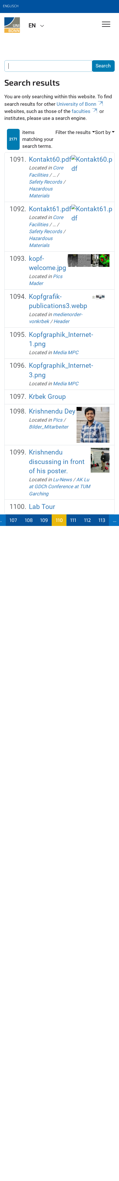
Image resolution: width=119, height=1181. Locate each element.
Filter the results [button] (73, 132)
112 (87, 520)
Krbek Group (47, 397)
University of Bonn (76, 104)
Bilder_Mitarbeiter (48, 427)
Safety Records (45, 182)
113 (101, 520)
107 (13, 520)
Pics (57, 420)
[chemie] (12, 25)
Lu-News (62, 479)
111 (73, 520)
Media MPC (65, 352)
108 (29, 520)
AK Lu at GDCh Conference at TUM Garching (59, 487)
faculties (81, 111)
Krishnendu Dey (52, 411)
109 (44, 520)
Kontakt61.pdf (50, 209)
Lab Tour (42, 507)
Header (61, 321)
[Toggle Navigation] (106, 25)
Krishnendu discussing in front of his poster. (57, 461)
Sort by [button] (103, 132)
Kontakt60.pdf (50, 159)
